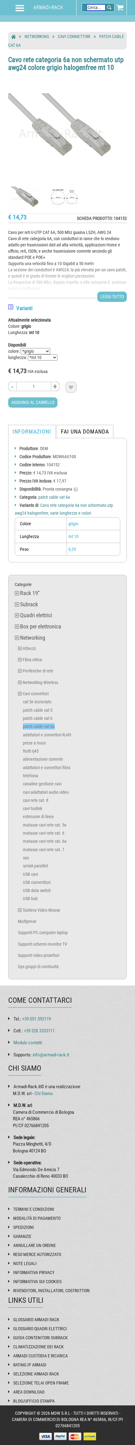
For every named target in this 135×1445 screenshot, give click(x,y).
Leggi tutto (112, 296)
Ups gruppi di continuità (38, 966)
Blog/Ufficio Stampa (34, 1401)
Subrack (29, 604)
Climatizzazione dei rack (38, 1346)
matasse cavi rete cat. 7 (43, 849)
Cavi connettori (74, 36)
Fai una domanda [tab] (85, 431)
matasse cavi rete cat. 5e (45, 824)
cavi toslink (32, 808)
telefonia (30, 775)
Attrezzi (29, 648)
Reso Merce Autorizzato (37, 1254)
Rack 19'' (30, 593)
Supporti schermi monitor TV (42, 944)
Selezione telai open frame (41, 1382)
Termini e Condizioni (33, 1209)
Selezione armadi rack (36, 1373)
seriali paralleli (35, 865)
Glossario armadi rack (36, 1319)
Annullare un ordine (34, 1245)
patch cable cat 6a (54, 497)
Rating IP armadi (29, 1364)
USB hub (30, 898)
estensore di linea (38, 816)
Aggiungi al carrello (32, 402)
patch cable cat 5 (37, 710)
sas (26, 857)
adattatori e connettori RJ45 (47, 734)
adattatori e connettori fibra (46, 767)
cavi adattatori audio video (46, 792)
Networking (36, 36)
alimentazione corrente (43, 759)
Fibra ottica (32, 659)
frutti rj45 (31, 751)
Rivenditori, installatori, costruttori (51, 1290)
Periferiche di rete (38, 670)
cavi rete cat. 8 (35, 800)
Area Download (29, 1391)
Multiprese (27, 921)
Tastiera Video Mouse (41, 910)
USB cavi (30, 874)
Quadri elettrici (36, 615)
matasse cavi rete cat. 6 (43, 833)
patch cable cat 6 (37, 718)
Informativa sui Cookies (37, 1281)
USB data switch (37, 890)
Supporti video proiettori (38, 955)
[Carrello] (119, 7)
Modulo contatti (28, 1042)
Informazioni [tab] (32, 431)
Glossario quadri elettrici (40, 1328)
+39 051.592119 (36, 1019)
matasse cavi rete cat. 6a (45, 841)
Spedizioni (23, 1227)
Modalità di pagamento (37, 1218)
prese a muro (34, 742)
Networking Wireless (40, 682)
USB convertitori (37, 882)
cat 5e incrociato (37, 701)
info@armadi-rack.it (51, 1055)
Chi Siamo (44, 1093)
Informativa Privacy (33, 1272)
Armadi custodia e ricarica (40, 1355)
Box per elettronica (40, 626)
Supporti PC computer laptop (43, 932)
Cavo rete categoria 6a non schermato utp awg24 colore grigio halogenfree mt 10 (66, 63)
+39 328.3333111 (39, 1031)
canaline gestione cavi (42, 783)
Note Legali (25, 1263)
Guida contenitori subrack (40, 1337)
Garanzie (22, 1236)
